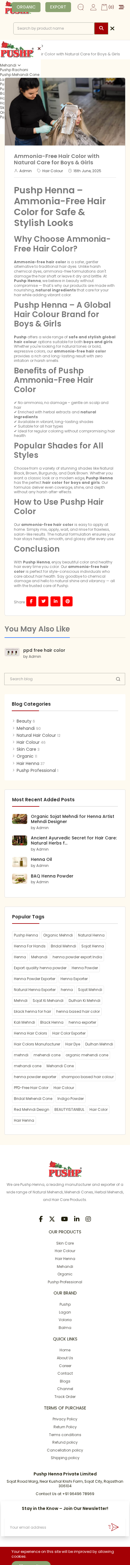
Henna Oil (41, 859)
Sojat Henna (92, 946)
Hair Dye (72, 1044)
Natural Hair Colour (36, 735)
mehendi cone (47, 1055)
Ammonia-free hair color (40, 261)
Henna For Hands (30, 946)
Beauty (24, 721)
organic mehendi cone (87, 1055)
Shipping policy (65, 1457)
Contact (65, 1373)
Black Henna (51, 1022)
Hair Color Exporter (69, 1033)
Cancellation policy (65, 1450)
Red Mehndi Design (31, 1109)
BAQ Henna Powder (52, 876)
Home (65, 1350)
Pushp (65, 1304)
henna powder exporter (35, 1076)
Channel (65, 1388)
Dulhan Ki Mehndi (84, 1000)
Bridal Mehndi (63, 946)
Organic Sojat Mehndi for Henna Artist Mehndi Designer (72, 819)
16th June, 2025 (87, 171)
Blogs (65, 1381)
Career (65, 1365)
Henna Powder (85, 967)
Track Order (65, 1396)
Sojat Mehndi (90, 989)
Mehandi (8, 65)
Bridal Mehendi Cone (33, 1098)
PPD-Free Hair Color (31, 1087)
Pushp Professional (36, 770)
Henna (20, 957)
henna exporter (82, 1022)
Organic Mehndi (58, 935)
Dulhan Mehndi (99, 1044)
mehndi (21, 1055)
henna (67, 989)
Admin (25, 171)
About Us (65, 1357)
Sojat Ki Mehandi (48, 1000)
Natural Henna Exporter (35, 989)
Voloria (65, 1319)
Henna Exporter (74, 978)
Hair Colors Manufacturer (37, 1044)
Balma (65, 1327)
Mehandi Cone (60, 1065)
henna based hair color (78, 1011)
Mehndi (21, 1000)
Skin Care (26, 749)
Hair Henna (28, 763)
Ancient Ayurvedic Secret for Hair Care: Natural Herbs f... (74, 840)
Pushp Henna (27, 280)
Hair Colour (52, 171)
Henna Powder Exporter (34, 978)
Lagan (65, 1312)
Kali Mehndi (24, 1022)
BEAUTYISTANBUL (69, 1109)
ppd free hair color (44, 650)
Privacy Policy (65, 1419)
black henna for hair (32, 1011)
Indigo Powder (70, 1098)
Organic (25, 756)
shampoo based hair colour (87, 1076)
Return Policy (65, 1426)
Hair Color (98, 1109)
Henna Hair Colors (30, 1033)
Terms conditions (65, 1434)
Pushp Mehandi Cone (19, 74)
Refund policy (65, 1442)
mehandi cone (27, 1065)
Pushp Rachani (14, 69)
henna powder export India (77, 957)
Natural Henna (91, 935)
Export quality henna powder (40, 967)
